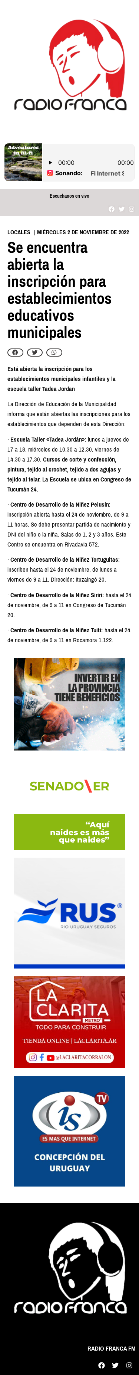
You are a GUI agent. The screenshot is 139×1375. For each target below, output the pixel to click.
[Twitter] (121, 208)
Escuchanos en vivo (69, 196)
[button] (15, 352)
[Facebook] (111, 208)
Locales (18, 232)
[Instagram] (131, 208)
